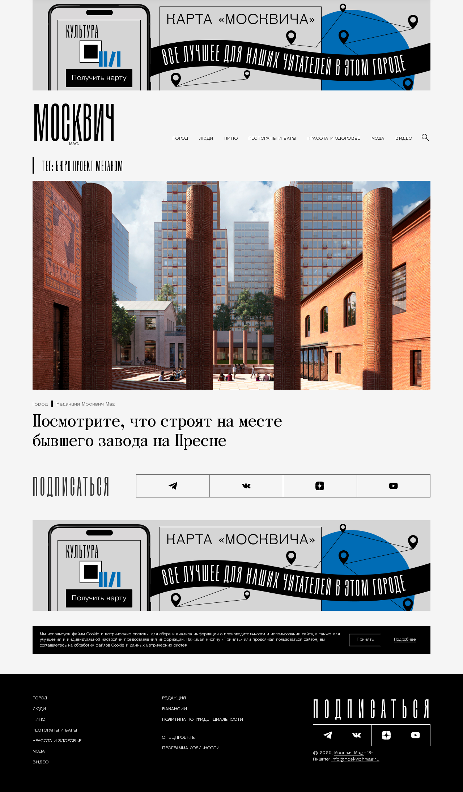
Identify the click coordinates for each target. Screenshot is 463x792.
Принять (365, 640)
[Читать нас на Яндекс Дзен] (320, 485)
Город (40, 404)
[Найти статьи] (426, 138)
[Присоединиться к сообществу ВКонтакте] (247, 485)
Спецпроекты (179, 738)
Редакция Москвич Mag (85, 404)
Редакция (174, 698)
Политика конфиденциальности (202, 719)
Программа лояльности (191, 748)
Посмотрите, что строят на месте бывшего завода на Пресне (157, 432)
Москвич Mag (349, 753)
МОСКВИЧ (74, 122)
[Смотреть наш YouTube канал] (394, 485)
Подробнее (405, 640)
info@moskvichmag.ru (355, 759)
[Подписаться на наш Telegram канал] (173, 485)
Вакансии (174, 709)
